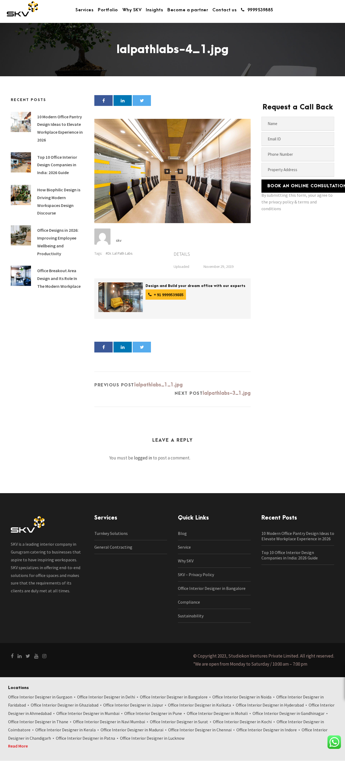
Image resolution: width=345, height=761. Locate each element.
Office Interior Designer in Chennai (200, 729)
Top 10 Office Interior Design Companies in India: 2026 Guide (57, 164)
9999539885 (260, 10)
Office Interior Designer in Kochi (242, 721)
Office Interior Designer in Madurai (132, 729)
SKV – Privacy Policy (196, 574)
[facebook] (12, 656)
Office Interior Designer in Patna (85, 738)
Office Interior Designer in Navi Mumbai (109, 721)
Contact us (224, 10)
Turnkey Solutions (111, 533)
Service (184, 547)
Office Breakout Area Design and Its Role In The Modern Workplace (59, 278)
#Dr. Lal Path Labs (119, 253)
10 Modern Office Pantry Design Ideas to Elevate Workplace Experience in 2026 (297, 536)
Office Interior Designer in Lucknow (152, 738)
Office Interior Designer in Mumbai (87, 713)
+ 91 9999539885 (168, 294)
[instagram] (44, 656)
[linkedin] (20, 656)
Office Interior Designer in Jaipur (133, 705)
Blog (182, 533)
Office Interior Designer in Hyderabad (270, 705)
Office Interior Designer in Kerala (65, 729)
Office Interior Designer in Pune (153, 713)
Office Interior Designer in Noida (241, 697)
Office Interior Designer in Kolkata (199, 705)
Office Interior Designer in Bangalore (212, 588)
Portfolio (108, 10)
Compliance (189, 602)
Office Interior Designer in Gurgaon (40, 697)
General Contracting (113, 547)
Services (84, 10)
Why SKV (132, 10)
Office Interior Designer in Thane (38, 721)
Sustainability (190, 615)
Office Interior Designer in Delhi (106, 697)
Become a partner (187, 10)
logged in (143, 458)
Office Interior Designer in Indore (266, 729)
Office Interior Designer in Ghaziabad (64, 705)
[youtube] (36, 656)
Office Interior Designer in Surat (179, 721)
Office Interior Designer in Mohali (217, 713)
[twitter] (28, 656)
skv (119, 240)
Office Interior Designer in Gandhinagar (289, 713)
